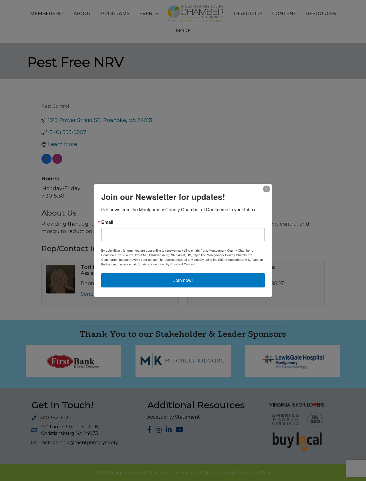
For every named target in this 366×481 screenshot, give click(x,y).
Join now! (183, 280)
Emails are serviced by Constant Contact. (167, 264)
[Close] (266, 189)
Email (107, 222)
